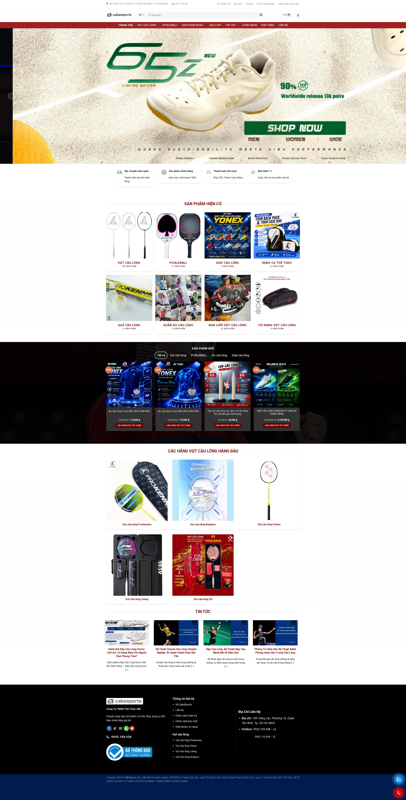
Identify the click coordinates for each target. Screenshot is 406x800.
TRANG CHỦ (125, 25)
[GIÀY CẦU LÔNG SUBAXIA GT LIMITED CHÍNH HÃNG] (277, 385)
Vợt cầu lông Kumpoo (187, 756)
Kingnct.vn (267, 744)
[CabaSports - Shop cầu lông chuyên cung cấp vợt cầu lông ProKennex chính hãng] (119, 15)
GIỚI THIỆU (267, 25)
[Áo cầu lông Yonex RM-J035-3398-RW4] (129, 385)
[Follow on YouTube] (132, 728)
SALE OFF (215, 25)
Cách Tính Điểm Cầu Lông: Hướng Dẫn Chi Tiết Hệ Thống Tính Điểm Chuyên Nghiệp (118, 652)
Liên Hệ (249, 4)
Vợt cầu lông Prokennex (189, 740)
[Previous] (11, 96)
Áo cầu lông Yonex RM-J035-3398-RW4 (129, 411)
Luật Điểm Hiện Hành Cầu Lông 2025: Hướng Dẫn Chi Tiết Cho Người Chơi (218, 652)
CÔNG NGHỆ (249, 25)
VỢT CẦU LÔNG (146, 25)
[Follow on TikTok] (115, 728)
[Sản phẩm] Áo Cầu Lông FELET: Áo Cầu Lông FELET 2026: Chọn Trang (267, 652)
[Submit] (261, 15)
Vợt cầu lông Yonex (186, 745)
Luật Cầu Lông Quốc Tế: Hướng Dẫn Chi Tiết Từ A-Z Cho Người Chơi (168, 652)
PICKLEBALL (170, 25)
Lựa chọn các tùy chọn (129, 425)
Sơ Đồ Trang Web (265, 4)
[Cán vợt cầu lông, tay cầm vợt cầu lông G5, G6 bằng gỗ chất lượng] (228, 385)
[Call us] (126, 728)
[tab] (161, 355)
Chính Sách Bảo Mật (289, 4)
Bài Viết (238, 4)
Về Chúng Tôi (223, 4)
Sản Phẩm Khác (192, 25)
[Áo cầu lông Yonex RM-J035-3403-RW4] (178, 385)
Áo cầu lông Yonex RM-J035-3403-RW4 (178, 411)
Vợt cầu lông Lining (186, 751)
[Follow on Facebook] (109, 728)
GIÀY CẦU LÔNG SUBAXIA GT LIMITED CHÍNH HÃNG (276, 412)
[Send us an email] (120, 728)
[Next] (395, 96)
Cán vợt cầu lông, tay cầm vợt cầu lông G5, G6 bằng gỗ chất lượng (228, 412)
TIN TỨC (230, 25)
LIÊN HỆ (283, 25)
